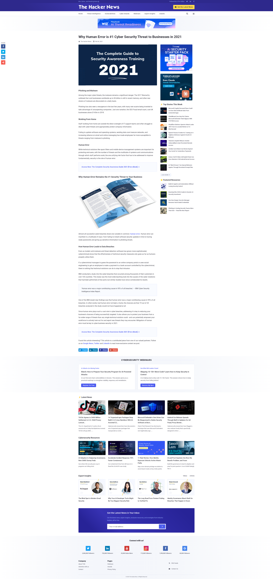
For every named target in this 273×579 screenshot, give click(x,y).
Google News (88, 343)
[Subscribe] (162, 526)
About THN (81, 564)
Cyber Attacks (124, 14)
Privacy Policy (111, 569)
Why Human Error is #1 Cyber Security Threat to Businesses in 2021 (130, 37)
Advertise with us (83, 566)
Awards (162, 14)
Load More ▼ (166, 174)
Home (80, 14)
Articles (192, 476)
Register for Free (88, 385)
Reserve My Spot (148, 385)
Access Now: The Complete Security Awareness (100, 167)
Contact (80, 569)
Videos (185, 476)
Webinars (137, 14)
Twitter (96, 343)
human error (135, 234)
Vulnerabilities (110, 14)
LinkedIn (106, 343)
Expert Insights (150, 14)
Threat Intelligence (94, 14)
